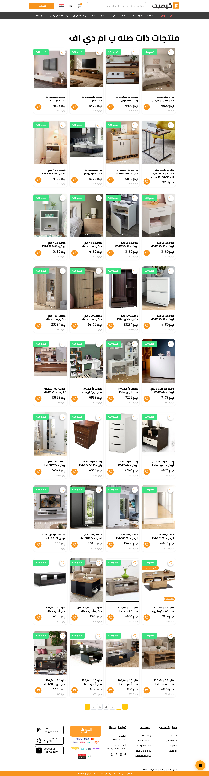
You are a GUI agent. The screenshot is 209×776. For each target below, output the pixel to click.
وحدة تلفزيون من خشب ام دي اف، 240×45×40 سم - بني (89, 100)
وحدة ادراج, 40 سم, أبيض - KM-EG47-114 (127, 465)
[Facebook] (125, 754)
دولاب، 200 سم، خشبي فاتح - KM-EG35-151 (92, 319)
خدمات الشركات (144, 745)
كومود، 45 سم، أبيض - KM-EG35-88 (54, 171)
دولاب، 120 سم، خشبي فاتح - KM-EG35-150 (56, 319)
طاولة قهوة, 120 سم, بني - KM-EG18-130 (54, 684)
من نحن (173, 735)
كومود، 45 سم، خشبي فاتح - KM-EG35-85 (92, 246)
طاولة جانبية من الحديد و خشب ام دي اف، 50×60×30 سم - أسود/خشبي (162, 175)
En (70, 5)
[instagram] (120, 754)
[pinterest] (116, 754)
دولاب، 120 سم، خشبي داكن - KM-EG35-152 (127, 319)
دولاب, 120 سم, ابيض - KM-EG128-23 (127, 538)
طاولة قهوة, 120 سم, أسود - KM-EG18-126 (55, 611)
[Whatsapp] (112, 754)
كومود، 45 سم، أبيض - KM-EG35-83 (162, 317)
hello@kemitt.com (116, 748)
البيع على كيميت (86, 731)
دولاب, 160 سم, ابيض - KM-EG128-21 (55, 465)
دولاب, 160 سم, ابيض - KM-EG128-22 (163, 538)
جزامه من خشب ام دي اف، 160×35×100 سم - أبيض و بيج (126, 173)
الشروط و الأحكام (144, 750)
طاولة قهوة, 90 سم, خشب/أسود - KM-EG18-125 (89, 611)
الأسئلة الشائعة (144, 740)
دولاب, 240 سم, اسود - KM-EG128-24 (91, 538)
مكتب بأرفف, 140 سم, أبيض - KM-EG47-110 (127, 392)
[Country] (61, 6)
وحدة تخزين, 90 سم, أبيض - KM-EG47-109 (162, 392)
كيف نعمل (171, 740)
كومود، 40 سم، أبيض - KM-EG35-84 (54, 244)
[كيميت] (165, 6)
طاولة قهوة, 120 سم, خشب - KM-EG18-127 (164, 684)
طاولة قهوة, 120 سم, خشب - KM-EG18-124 (128, 611)
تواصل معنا (146, 735)
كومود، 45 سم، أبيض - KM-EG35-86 (126, 244)
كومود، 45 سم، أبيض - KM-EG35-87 (162, 244)
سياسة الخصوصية (143, 755)
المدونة (173, 745)
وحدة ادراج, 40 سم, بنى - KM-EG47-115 (90, 463)
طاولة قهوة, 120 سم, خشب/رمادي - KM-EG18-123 (163, 611)
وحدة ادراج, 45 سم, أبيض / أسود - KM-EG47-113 (163, 465)
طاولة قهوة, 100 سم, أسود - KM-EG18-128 (128, 684)
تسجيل (42, 5)
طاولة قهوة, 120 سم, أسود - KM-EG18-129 (91, 684)
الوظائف (173, 750)
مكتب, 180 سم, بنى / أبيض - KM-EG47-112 (54, 392)
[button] (161, 88)
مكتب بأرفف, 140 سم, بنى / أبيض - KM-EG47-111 (91, 392)
